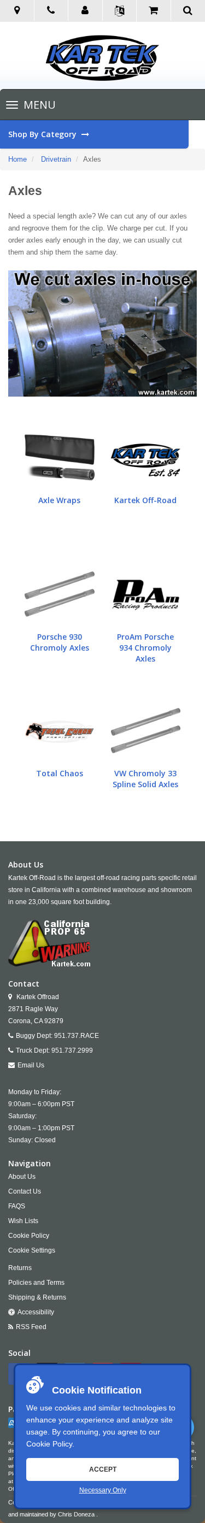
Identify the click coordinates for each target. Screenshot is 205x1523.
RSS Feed (31, 1327)
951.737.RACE (76, 1036)
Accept (102, 1469)
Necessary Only (102, 1490)
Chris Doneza (76, 1514)
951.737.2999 (72, 1050)
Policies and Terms (36, 1282)
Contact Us (24, 1191)
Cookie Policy (49, 1443)
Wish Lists (23, 1221)
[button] (85, 11)
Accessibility (35, 1312)
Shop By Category (43, 134)
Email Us (30, 1065)
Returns (20, 1268)
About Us (22, 1176)
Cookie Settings (31, 1250)
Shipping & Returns (37, 1297)
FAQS (16, 1206)
